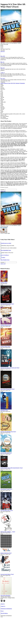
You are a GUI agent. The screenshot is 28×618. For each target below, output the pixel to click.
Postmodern (22, 83)
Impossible (4, 410)
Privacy (2, 611)
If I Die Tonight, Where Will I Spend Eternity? (12, 467)
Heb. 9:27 (3, 67)
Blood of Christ (7, 83)
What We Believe (4, 613)
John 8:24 (3, 51)
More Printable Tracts (5, 259)
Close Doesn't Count (6, 489)
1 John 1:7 (3, 72)
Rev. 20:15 (3, 78)
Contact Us (3, 606)
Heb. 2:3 (2, 62)
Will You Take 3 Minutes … (8, 531)
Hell (12, 83)
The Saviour (5, 595)
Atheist (2, 83)
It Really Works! (5, 346)
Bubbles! (4, 282)
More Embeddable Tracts (6, 250)
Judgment (17, 83)
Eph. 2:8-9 (3, 56)
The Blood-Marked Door (7, 303)
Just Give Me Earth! (6, 452)
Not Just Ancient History (7, 574)
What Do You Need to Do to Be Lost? (10, 367)
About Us (3, 603)
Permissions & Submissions (6, 608)
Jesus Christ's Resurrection (7, 389)
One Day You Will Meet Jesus (8, 431)
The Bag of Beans (6, 325)
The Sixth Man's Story (7, 510)
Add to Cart (3, 191)
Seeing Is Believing (6, 553)
